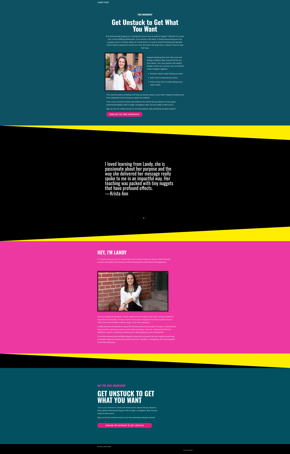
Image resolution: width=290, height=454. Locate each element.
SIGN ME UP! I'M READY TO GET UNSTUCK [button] (125, 425)
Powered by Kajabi (188, 450)
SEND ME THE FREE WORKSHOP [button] (124, 114)
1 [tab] (144, 218)
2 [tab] (146, 218)
